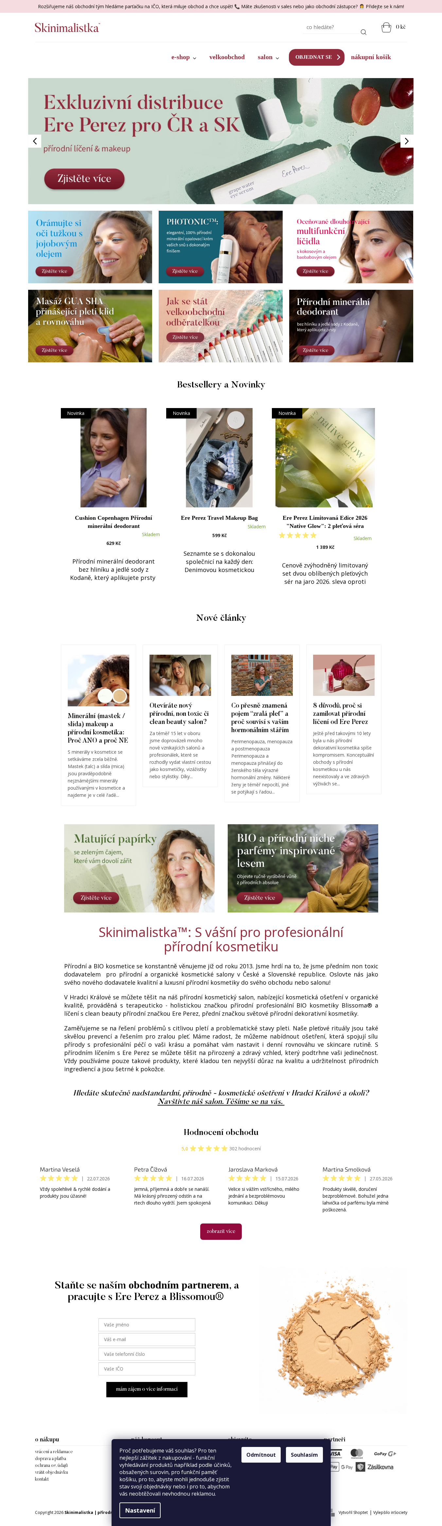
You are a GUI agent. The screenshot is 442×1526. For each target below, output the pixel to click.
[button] (57, 141)
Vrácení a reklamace (54, 1452)
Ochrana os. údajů (51, 1466)
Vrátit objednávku (51, 1472)
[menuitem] (184, 57)
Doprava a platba (50, 1459)
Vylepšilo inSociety (390, 1512)
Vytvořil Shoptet (353, 1512)
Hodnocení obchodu (221, 1133)
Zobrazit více (221, 1231)
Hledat (364, 31)
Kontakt (42, 1479)
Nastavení (140, 1510)
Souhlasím (304, 1454)
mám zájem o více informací (147, 1389)
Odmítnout (261, 1454)
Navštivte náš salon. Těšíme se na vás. (221, 1102)
